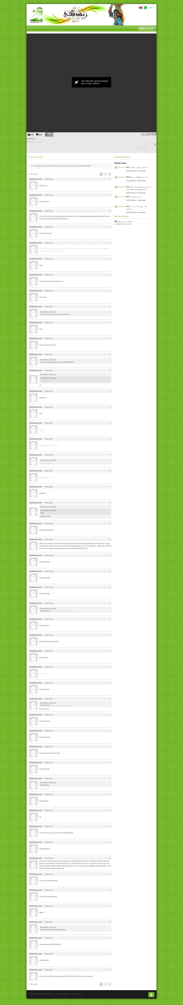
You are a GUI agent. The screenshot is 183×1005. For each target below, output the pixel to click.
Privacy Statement (63, 994)
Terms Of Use (78, 994)
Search (153, 28)
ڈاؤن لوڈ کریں (140, 148)
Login (151, 8)
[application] (91, 82)
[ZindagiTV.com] (77, 15)
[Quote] (110, 179)
